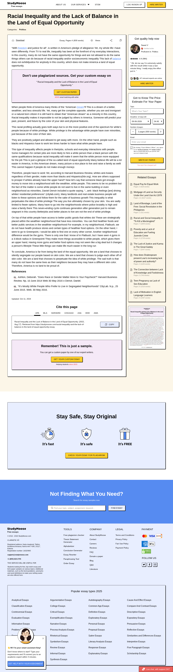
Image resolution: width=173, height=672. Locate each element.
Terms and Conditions (125, 535)
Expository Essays (136, 618)
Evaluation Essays (20, 618)
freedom (22, 48)
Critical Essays (57, 612)
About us (61, 5)
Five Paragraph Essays (138, 647)
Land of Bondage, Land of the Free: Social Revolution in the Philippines (148, 206)
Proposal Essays (97, 630)
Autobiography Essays (99, 600)
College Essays (57, 606)
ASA (79, 313)
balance (116, 58)
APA (37, 313)
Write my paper (147, 160)
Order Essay (69, 563)
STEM (97, 5)
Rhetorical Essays (59, 636)
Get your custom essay (67, 359)
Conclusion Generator (73, 550)
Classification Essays (22, 606)
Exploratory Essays (98, 618)
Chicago (69, 313)
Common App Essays (99, 606)
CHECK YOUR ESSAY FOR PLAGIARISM (86, 455)
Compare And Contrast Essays (142, 606)
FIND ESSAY (116, 508)
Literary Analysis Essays (100, 641)
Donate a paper (96, 556)
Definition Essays (97, 612)
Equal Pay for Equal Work (146, 184)
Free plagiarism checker (74, 535)
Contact (93, 539)
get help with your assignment (25, 664)
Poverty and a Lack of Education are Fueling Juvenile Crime (144, 232)
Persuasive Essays (136, 624)
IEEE (87, 313)
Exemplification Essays (61, 618)
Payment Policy (122, 548)
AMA (96, 313)
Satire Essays (95, 636)
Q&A (92, 565)
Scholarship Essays (136, 653)
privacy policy (156, 149)
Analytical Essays (20, 600)
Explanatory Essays (98, 653)
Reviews (93, 548)
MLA (45, 313)
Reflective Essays (135, 630)
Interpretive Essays (136, 641)
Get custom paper (67, 92)
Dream (80, 107)
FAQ (91, 552)
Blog (91, 561)
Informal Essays (57, 653)
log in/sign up (134, 5)
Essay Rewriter (70, 555)
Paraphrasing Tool (71, 559)
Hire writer (146, 83)
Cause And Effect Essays (139, 600)
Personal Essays (97, 624)
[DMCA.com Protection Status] (146, 551)
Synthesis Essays (58, 659)
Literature (94, 569)
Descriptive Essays (136, 612)
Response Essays (97, 647)
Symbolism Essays (59, 641)
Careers (93, 544)
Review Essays (57, 647)
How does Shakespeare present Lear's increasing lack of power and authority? (148, 258)
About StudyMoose (98, 535)
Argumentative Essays (61, 600)
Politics (22, 29)
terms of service (143, 149)
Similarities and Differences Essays (144, 636)
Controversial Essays (22, 612)
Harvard (55, 313)
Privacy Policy (121, 539)
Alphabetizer (69, 546)
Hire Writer (156, 5)
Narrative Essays (58, 624)
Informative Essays (21, 624)
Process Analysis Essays (62, 630)
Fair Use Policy (122, 544)
